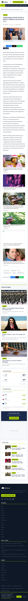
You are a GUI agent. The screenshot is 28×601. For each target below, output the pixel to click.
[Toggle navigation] (25, 2)
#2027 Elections (6, 270)
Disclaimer (3, 575)
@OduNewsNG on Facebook (17, 585)
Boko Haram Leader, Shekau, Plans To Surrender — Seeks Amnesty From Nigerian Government (18, 476)
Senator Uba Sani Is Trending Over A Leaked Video (18, 449)
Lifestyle (2, 536)
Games (2, 532)
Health (2, 534)
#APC (19, 270)
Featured (5, 7)
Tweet (17, 277)
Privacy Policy (3, 570)
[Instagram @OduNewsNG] (8, 499)
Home (2, 7)
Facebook (12, 277)
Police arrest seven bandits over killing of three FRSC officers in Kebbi (13, 556)
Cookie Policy (3, 572)
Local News (14, 446)
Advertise (2, 568)
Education (3, 517)
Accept (19, 596)
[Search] (10, 2)
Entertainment (15, 459)
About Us (2, 563)
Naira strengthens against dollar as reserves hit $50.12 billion (12, 554)
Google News (3, 579)
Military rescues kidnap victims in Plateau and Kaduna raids (13, 308)
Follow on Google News (9, 495)
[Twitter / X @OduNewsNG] (2, 499)
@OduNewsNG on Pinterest (5, 590)
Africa (2, 506)
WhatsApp (21, 277)
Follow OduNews (14, 418)
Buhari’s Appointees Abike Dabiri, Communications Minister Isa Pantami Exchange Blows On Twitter (19, 456)
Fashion (2, 525)
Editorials (3, 515)
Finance (2, 529)
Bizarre (2, 508)
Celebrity (2, 510)
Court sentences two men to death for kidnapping (12, 361)
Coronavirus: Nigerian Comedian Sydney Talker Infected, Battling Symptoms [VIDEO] (18, 463)
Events (2, 522)
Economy (13, 472)
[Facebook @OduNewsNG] (5, 499)
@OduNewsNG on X (9, 585)
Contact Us (3, 565)
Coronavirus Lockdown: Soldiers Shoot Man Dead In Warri (18, 469)
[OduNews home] (14, 488)
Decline (24, 596)
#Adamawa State (14, 270)
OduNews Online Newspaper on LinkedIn (17, 588)
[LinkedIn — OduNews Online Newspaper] (10, 499)
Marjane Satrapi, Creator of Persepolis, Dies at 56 (13, 335)
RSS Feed (2, 577)
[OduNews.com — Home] (4, 2)
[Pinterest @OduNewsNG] (13, 499)
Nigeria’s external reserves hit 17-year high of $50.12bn (11, 543)
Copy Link (6, 48)
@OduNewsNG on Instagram (5, 588)
